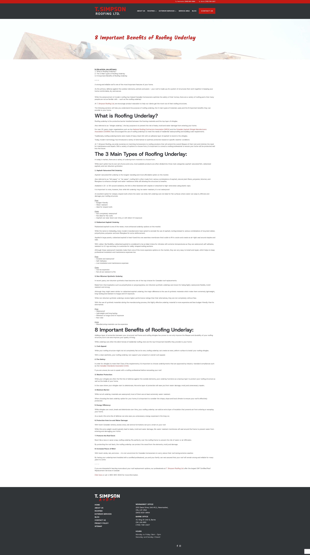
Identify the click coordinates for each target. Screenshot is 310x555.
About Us (99, 508)
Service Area (184, 11)
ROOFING (151, 11)
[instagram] (180, 546)
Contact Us (207, 11)
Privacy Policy (102, 523)
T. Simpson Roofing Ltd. (175, 468)
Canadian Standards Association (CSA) (114, 366)
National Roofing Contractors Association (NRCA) (151, 129)
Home (97, 505)
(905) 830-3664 (143, 512)
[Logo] (110, 10)
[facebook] (177, 546)
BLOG (194, 11)
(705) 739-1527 (143, 525)
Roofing (99, 511)
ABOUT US (141, 11)
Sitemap (98, 526)
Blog (97, 517)
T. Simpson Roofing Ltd (105, 104)
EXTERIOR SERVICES (166, 11)
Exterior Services (103, 514)
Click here (98, 475)
